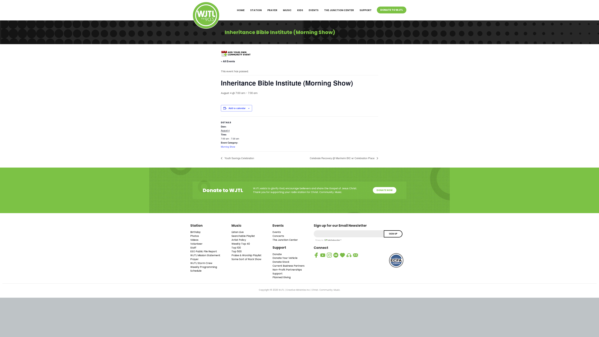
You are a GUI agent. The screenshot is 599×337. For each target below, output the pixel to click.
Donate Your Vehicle (285, 258)
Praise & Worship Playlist (246, 255)
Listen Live (237, 232)
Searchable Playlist (243, 236)
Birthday (195, 232)
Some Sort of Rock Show (246, 259)
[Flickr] (335, 255)
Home (241, 10)
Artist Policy (238, 240)
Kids (300, 10)
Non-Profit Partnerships (287, 269)
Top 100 (236, 247)
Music (287, 10)
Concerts (278, 236)
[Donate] (342, 255)
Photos (194, 236)
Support (366, 10)
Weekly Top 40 (240, 244)
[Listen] (348, 255)
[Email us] (355, 255)
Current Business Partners (288, 266)
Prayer (272, 10)
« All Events (228, 61)
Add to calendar (237, 108)
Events (314, 10)
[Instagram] (329, 255)
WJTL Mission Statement (205, 255)
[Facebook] (316, 255)
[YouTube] (322, 255)
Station (256, 10)
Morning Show (228, 146)
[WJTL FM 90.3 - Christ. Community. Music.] (206, 16)
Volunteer (196, 244)
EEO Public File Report (203, 251)
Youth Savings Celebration (239, 158)
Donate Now (385, 190)
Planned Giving (282, 277)
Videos (194, 240)
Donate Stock (281, 262)
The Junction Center (339, 10)
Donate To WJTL (391, 10)
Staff (193, 247)
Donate (277, 254)
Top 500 (236, 251)
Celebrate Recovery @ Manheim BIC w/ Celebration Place (342, 158)
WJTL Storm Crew (201, 263)
